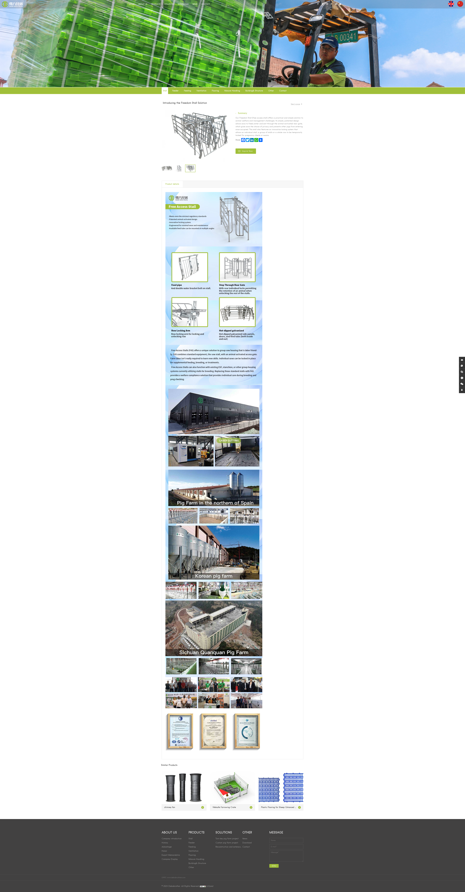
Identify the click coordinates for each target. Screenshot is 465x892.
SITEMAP (209, 886)
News (244, 839)
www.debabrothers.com (176, 877)
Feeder (175, 91)
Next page (295, 104)
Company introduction (172, 839)
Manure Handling (232, 91)
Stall (165, 91)
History (165, 843)
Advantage (167, 847)
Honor (164, 851)
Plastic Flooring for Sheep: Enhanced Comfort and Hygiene (232, 807)
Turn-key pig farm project (227, 839)
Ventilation (201, 91)
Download (247, 843)
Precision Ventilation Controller (275, 807)
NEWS (195, 4)
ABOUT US (142, 4)
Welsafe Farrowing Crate (175, 807)
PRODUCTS (155, 4)
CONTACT (205, 4)
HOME (131, 4)
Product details (172, 184)
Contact (283, 91)
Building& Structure (254, 91)
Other (271, 91)
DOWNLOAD (183, 4)
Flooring (215, 91)
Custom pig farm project (227, 843)
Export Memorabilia (171, 855)
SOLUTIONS (169, 4)
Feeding (187, 91)
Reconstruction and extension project (229, 847)
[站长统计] (203, 886)
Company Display (170, 859)
